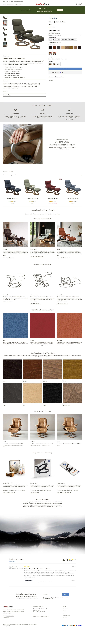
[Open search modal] (77, 4)
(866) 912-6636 (10, 616)
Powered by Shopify (6, 625)
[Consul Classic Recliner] (32, 187)
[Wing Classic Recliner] (52, 187)
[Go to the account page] (79, 4)
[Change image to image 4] (5, 34)
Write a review (12, 561)
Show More (51, 581)
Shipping (51, 76)
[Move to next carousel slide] (81, 175)
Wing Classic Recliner (53, 198)
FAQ (64, 613)
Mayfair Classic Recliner (12, 198)
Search (64, 617)
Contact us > (6, 617)
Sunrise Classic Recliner (72, 198)
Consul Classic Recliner (32, 198)
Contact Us (65, 608)
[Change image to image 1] (5, 18)
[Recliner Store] (42, 4)
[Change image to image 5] (5, 39)
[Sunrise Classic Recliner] (72, 187)
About (64, 611)
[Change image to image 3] (5, 29)
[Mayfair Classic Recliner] (12, 187)
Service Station (66, 615)
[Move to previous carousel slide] (79, 175)
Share (51, 80)
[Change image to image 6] (5, 44)
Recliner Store (12, 624)
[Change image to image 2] (5, 23)
